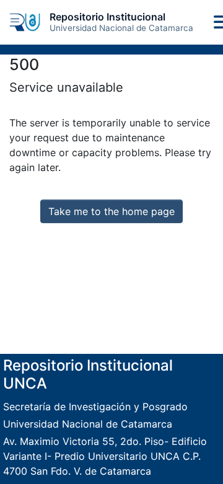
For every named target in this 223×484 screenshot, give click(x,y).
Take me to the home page (111, 211)
